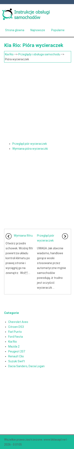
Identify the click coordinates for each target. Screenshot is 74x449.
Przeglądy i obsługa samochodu (39, 54)
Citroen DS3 (16, 326)
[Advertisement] (37, 101)
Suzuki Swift (16, 361)
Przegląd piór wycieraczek (29, 143)
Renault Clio (16, 356)
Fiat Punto (15, 331)
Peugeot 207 (16, 351)
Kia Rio (9, 54)
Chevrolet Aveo (18, 322)
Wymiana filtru (23, 235)
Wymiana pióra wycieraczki (30, 148)
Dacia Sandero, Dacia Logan (26, 366)
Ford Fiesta (15, 336)
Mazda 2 (14, 346)
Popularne (58, 30)
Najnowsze (37, 30)
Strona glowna (14, 30)
